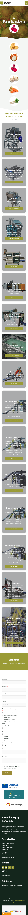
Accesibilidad (6, 845)
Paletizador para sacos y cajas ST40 (14, 546)
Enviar (7, 773)
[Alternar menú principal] (26, 3)
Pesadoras (14, 199)
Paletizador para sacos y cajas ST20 (14, 438)
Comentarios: (5, 756)
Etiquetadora (14, 345)
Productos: (5, 732)
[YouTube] (6, 867)
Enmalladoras (14, 372)
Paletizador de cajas (14, 583)
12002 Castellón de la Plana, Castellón (12, 885)
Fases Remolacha (14, 21)
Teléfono (4, 701)
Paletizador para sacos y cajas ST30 (14, 509)
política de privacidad (10, 768)
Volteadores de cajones (14, 134)
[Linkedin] (9, 867)
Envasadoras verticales (14, 226)
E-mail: (4, 694)
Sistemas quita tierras (14, 170)
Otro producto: (6, 749)
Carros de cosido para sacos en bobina (14, 284)
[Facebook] (3, 867)
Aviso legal (5, 849)
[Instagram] (13, 867)
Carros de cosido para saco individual (14, 256)
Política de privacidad (8, 843)
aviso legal (17, 766)
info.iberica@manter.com (8, 857)
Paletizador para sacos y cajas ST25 (14, 475)
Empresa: (4, 679)
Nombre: (4, 686)
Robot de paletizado (14, 618)
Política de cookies (7, 847)
